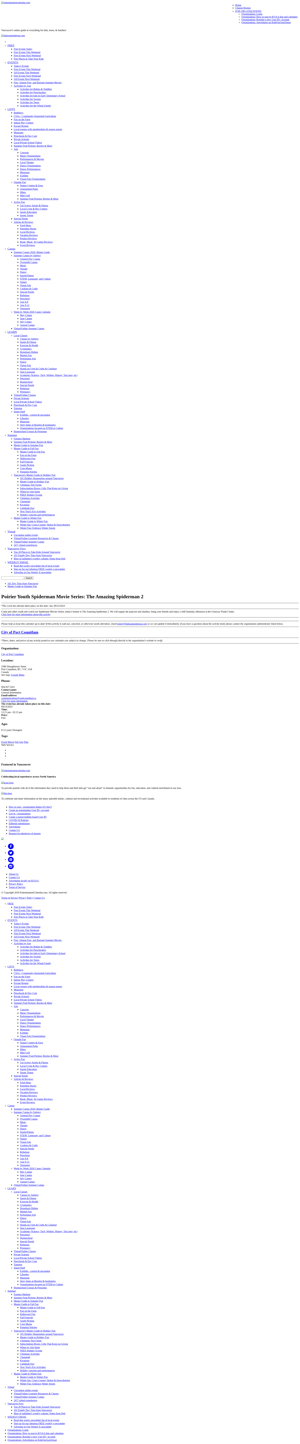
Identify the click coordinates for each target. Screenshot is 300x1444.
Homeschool (26, 382)
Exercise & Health (29, 345)
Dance (23, 272)
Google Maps (17, 675)
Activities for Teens (29, 102)
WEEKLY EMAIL (18, 562)
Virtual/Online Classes (25, 395)
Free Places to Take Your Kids (29, 58)
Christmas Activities (30, 498)
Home (238, 5)
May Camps (26, 315)
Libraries (24, 418)
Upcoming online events (26, 535)
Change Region (243, 8)
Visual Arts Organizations (32, 179)
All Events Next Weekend (27, 79)
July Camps (26, 321)
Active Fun (19, 202)
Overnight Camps (29, 262)
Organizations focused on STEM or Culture (41, 428)
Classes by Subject (29, 338)
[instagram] (11, 866)
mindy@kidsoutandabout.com (132, 623)
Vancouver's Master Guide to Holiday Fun (34, 475)
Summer (12, 435)
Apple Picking (27, 465)
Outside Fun (20, 182)
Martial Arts (26, 355)
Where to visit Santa (30, 491)
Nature (23, 282)
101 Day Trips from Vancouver (23, 583)
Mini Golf (25, 195)
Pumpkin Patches (28, 471)
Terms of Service (17, 887)
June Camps (26, 318)
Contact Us (14, 830)
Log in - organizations (19, 813)
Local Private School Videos (28, 142)
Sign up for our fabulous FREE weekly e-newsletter (39, 569)
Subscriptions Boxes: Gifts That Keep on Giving (44, 488)
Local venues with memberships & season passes (38, 129)
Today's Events (21, 66)
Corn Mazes (26, 468)
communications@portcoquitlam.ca (18, 698)
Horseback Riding (29, 352)
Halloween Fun (27, 458)
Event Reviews (27, 245)
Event (4, 742)
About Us (13, 874)
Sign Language (27, 372)
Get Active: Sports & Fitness (34, 205)
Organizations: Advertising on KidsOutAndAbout (266, 22)
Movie (11, 742)
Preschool (25, 298)
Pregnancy (25, 391)
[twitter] (11, 852)
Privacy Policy (16, 884)
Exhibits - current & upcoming (35, 415)
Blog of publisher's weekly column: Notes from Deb (39, 558)
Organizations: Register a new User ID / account (265, 19)
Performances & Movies (32, 159)
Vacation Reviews (29, 235)
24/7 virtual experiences (25, 545)
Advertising (14, 826)
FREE (11, 45)
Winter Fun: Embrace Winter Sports (37, 528)
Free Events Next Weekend (27, 55)
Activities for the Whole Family (35, 105)
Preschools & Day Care (25, 136)
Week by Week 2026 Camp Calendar (32, 312)
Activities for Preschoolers (33, 92)
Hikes (23, 192)
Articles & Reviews (23, 222)
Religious (24, 295)
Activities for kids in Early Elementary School (42, 95)
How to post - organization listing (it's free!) (30, 807)
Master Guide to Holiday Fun (34, 481)
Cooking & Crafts (29, 288)
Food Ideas (25, 225)
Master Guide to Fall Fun (26, 448)
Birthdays (18, 112)
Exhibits (24, 175)
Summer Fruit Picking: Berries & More (33, 146)
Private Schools (21, 139)
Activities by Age (22, 86)
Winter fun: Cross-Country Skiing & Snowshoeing (45, 524)
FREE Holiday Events (31, 495)
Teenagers (25, 308)
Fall (16, 742)
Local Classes (20, 335)
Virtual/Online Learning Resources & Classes (36, 538)
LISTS (11, 109)
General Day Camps (30, 259)
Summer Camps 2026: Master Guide (32, 252)
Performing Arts (28, 358)
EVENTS (13, 62)
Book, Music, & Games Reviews (36, 242)
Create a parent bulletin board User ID (27, 817)
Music (23, 265)
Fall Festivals (26, 461)
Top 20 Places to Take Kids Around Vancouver (37, 552)
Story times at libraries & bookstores (38, 425)
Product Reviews (28, 238)
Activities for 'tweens (30, 99)
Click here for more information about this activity (25, 614)
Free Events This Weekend (27, 52)
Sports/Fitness (27, 275)
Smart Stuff (19, 411)
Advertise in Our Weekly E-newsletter (32, 572)
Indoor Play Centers (23, 122)
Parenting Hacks (28, 228)
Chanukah (25, 501)
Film (26, 742)
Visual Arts (25, 285)
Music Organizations (30, 156)
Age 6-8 (24, 302)
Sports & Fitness (28, 342)
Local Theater (27, 162)
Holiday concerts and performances (37, 514)
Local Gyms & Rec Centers (33, 208)
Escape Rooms (21, 126)
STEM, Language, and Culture (35, 278)
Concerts (24, 152)
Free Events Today (23, 49)
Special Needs (21, 218)
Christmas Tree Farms (31, 485)
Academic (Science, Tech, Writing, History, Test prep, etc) (48, 375)
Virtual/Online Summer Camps (29, 328)
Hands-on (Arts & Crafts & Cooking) (38, 368)
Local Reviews (27, 232)
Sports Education (28, 212)
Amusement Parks (29, 189)
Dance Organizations (30, 165)
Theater (24, 268)
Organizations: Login (251, 14)
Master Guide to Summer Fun (28, 445)
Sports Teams (26, 215)
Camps (11, 248)
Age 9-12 (24, 305)
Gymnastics (26, 348)
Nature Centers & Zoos (31, 185)
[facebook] (11, 846)
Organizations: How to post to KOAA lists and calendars (269, 16)
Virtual (11, 531)
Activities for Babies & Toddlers (36, 89)
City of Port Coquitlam (19, 632)
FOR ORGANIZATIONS (248, 11)
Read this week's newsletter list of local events (36, 566)
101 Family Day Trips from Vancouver (33, 555)
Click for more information (14, 701)
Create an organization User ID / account (29, 810)
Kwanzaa (24, 504)
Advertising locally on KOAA (24, 880)
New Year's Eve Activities (33, 511)
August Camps (27, 325)
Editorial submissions (19, 823)
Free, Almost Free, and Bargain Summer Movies (38, 82)
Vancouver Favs (17, 548)
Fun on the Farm (22, 119)
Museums (18, 132)
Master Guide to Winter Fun (27, 518)
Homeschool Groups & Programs (30, 431)
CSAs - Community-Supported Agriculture (35, 116)
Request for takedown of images (25, 833)
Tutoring (18, 408)
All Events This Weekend (26, 72)
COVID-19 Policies (18, 820)
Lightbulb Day (27, 508)
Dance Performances (30, 169)
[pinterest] (11, 859)
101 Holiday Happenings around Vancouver (42, 478)
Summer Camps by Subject (27, 255)
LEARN (12, 332)
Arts (16, 149)
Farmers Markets (22, 438)
